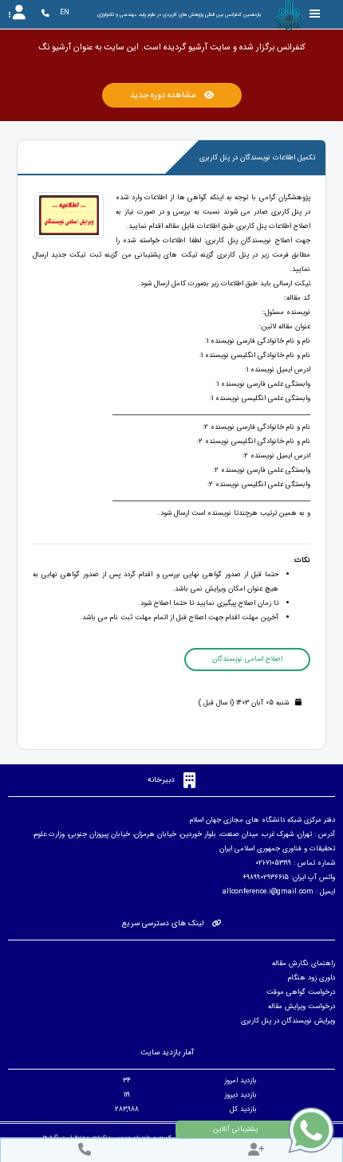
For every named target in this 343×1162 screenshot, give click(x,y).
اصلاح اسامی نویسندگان (247, 659)
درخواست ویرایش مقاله (301, 1006)
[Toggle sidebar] (315, 14)
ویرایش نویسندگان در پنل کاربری (288, 1021)
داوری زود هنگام (311, 977)
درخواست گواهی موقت (300, 992)
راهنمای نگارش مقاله (303, 963)
